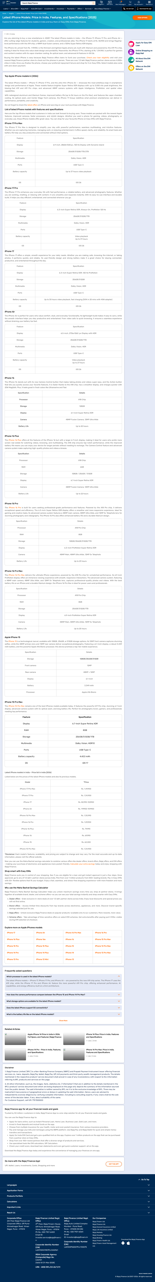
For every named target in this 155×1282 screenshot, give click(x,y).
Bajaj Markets (97, 1232)
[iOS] (128, 1243)
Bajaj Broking (97, 1238)
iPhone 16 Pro (15, 507)
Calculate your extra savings (82, 864)
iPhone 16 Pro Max (17, 575)
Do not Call (129, 8)
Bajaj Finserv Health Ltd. (101, 1241)
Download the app (145, 8)
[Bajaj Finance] (11, 3)
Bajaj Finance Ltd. (99, 1224)
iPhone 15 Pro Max (16, 706)
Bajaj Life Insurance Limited (103, 1230)
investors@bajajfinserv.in (77, 1237)
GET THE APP (114, 1164)
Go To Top (145, 1179)
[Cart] (130, 2)
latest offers (32, 105)
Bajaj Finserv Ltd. (99, 1222)
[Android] (123, 1243)
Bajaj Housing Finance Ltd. (102, 1235)
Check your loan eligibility (98, 58)
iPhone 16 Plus (15, 440)
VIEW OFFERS (142, 18)
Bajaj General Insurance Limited (104, 1227)
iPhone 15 (12, 641)
